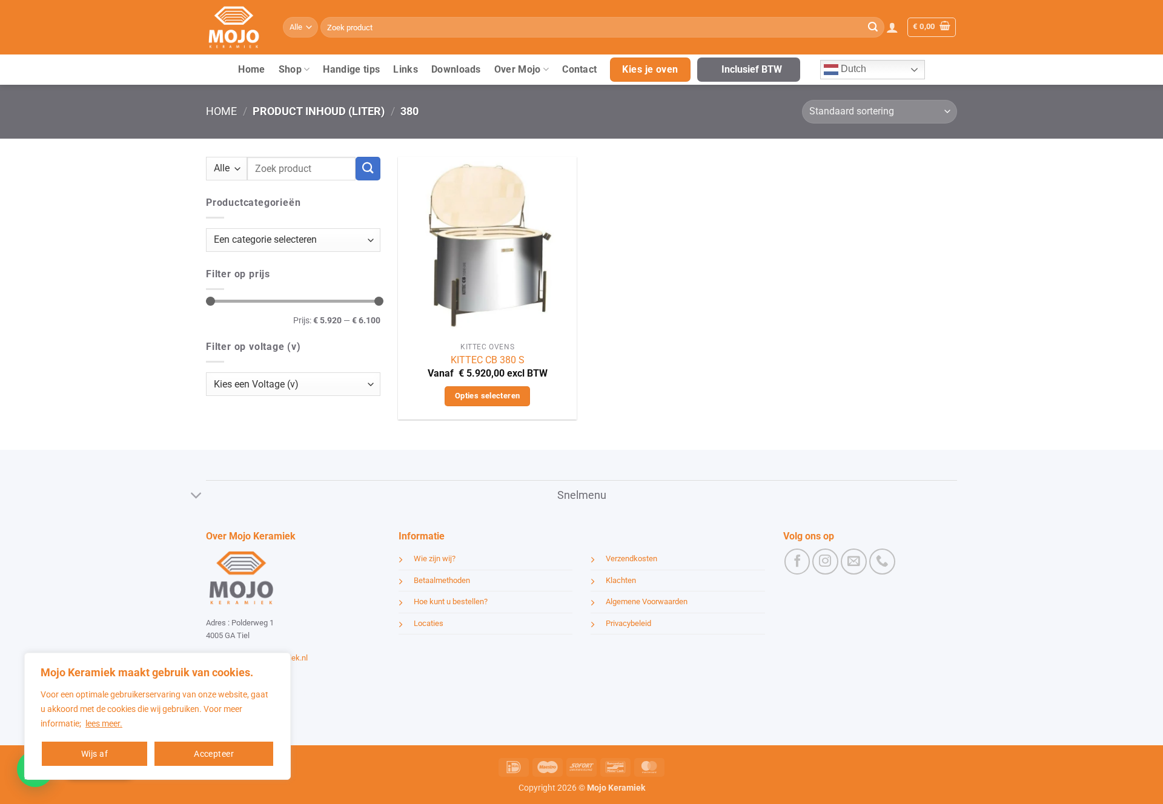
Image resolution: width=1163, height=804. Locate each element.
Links (405, 69)
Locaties (428, 623)
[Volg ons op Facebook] (797, 562)
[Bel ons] (882, 562)
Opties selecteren (487, 395)
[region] (157, 716)
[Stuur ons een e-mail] (854, 562)
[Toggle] (196, 497)
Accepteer (214, 754)
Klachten (621, 580)
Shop (290, 69)
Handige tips (351, 69)
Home (251, 69)
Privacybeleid (628, 623)
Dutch (852, 69)
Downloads (456, 69)
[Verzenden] (873, 27)
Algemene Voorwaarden (647, 601)
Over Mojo (517, 69)
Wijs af (94, 754)
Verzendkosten (631, 558)
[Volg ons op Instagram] (825, 562)
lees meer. (103, 723)
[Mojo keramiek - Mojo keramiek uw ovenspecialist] (235, 27)
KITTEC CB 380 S (488, 360)
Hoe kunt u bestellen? (451, 601)
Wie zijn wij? (435, 558)
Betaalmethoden (442, 580)
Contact (579, 69)
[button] (892, 27)
